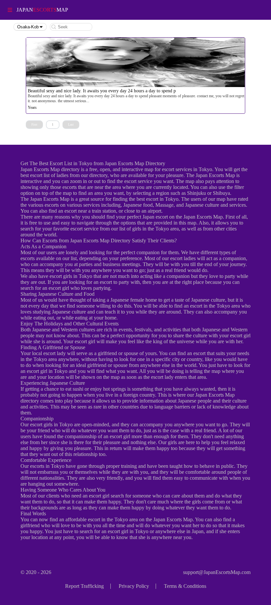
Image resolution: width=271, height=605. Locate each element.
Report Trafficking (84, 586)
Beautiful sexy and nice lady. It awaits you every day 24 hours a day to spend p (102, 90)
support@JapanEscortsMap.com (217, 572)
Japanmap (42, 10)
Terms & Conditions (185, 586)
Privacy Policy (134, 586)
